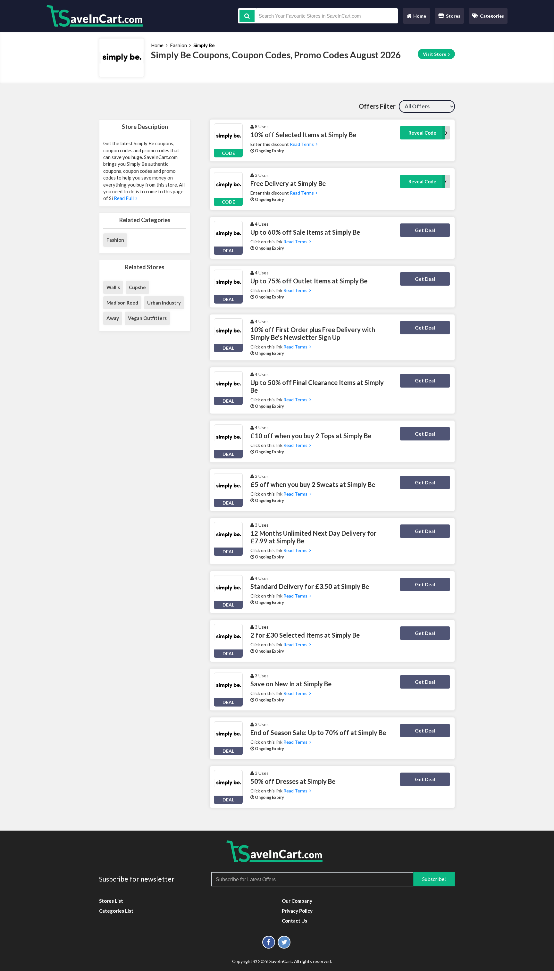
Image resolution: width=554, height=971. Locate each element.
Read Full (124, 198)
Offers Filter (377, 106)
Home (416, 17)
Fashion (178, 45)
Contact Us (294, 921)
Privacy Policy (297, 911)
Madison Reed (122, 303)
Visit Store (435, 54)
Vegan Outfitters (147, 318)
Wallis (113, 287)
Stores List (111, 901)
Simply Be (204, 45)
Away (112, 318)
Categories (492, 16)
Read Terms (302, 144)
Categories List (116, 911)
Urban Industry (164, 303)
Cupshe (137, 287)
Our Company (297, 901)
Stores (453, 16)
